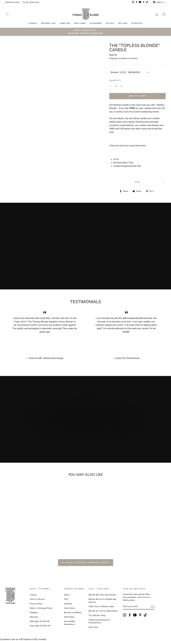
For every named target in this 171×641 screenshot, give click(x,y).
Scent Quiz (93, 627)
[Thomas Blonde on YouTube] (135, 615)
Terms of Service (37, 599)
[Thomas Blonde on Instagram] (124, 615)
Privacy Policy (36, 604)
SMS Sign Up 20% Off (39, 621)
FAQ (137, 182)
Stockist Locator (12, 2)
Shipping (113, 58)
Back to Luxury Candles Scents (87, 563)
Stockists (68, 604)
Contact (33, 595)
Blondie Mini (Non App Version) (102, 595)
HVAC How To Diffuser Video (101, 607)
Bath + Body (80, 23)
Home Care (65, 23)
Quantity (115, 80)
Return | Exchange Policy (41, 608)
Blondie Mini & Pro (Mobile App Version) (102, 600)
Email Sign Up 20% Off (40, 626)
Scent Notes (69, 608)
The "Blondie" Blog (97, 615)
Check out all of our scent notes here (127, 145)
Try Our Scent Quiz (30, 2)
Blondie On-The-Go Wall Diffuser (103, 611)
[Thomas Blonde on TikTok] (145, 615)
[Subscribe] (152, 606)
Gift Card (122, 23)
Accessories (96, 23)
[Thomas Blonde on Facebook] (129, 615)
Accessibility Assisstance (69, 622)
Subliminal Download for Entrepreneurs (99, 621)
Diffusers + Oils (48, 23)
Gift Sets (110, 23)
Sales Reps (69, 617)
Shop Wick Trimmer (65, 435)
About (66, 595)
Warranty (34, 617)
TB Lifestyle (137, 23)
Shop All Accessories (103, 435)
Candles (33, 23)
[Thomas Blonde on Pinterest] (140, 615)
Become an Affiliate (72, 613)
